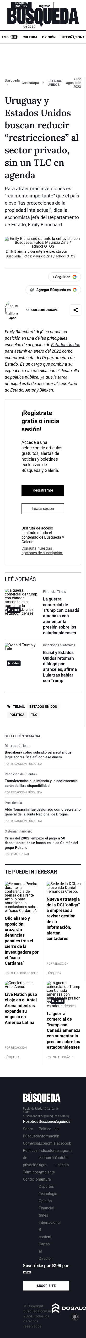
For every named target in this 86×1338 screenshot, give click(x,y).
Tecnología (48, 1193)
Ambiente (9, 37)
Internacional (50, 1222)
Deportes (46, 1186)
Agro (43, 1165)
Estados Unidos (65, 344)
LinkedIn (61, 1165)
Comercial (31, 1143)
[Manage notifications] (75, 1316)
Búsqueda (12, 80)
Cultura (30, 37)
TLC (34, 715)
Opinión (49, 37)
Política (17, 715)
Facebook (62, 1143)
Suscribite (46, 1286)
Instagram (63, 1150)
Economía (47, 1143)
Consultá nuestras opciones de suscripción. (42, 550)
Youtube (61, 1157)
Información (49, 1136)
